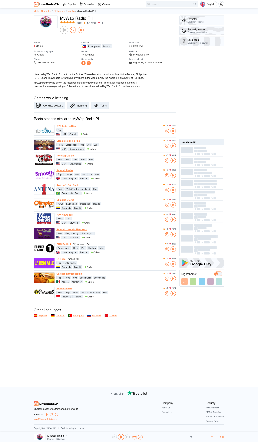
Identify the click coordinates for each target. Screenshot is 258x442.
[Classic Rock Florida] (44, 144)
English (210, 4)
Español (43, 315)
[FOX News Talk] (44, 218)
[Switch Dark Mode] (218, 273)
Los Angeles (75, 163)
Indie (101, 248)
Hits (105, 292)
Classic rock (71, 144)
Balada (96, 203)
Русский (96, 315)
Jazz (60, 233)
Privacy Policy (212, 407)
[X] (56, 414)
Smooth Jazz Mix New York (71, 229)
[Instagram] (51, 414)
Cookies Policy (212, 420)
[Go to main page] (46, 4)
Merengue (85, 203)
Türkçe (113, 315)
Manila (106, 46)
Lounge (68, 174)
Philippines (94, 46)
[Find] (195, 4)
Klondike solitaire (53, 105)
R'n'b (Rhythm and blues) (78, 189)
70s (89, 144)
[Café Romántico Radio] (44, 277)
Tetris (103, 105)
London (83, 178)
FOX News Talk (64, 214)
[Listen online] (173, 131)
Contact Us (167, 412)
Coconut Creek (76, 148)
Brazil (64, 193)
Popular (71, 4)
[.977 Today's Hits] (44, 130)
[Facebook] (83, 63)
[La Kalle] (44, 263)
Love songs (99, 277)
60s (95, 144)
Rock (60, 144)
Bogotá (77, 207)
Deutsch (60, 315)
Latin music (71, 203)
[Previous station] (114, 437)
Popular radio (188, 142)
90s (77, 174)
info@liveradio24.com (45, 419)
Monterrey (77, 281)
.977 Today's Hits (66, 126)
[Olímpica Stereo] (44, 204)
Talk (68, 218)
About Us (166, 407)
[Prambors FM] (44, 292)
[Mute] (221, 437)
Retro (67, 277)
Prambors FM (64, 288)
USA (64, 134)
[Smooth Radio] (44, 174)
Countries (89, 4)
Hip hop (92, 248)
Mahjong (82, 105)
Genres (106, 4)
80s (82, 144)
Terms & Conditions (215, 416)
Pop (60, 129)
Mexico (65, 281)
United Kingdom (69, 178)
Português (78, 315)
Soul (68, 159)
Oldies (83, 159)
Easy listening (71, 233)
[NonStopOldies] (44, 159)
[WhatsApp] (89, 63)
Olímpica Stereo (65, 200)
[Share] (81, 30)
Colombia (66, 207)
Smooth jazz (87, 233)
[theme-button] (184, 281)
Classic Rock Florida (68, 140)
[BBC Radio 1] (44, 248)
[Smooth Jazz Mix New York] (44, 233)
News (60, 203)
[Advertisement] (201, 92)
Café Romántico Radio (69, 273)
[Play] (64, 30)
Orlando (73, 134)
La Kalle (61, 259)
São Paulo (75, 193)
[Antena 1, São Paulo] (44, 189)
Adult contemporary (90, 292)
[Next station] (127, 437)
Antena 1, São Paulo (67, 185)
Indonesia (66, 296)
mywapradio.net (140, 54)
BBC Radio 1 (63, 244)
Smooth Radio (64, 170)
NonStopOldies (65, 155)
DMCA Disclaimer (214, 412)
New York (73, 222)
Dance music (64, 248)
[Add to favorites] (73, 30)
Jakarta (78, 296)
